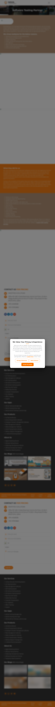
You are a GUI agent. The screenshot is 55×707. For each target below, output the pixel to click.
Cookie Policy (30, 356)
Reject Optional (34, 360)
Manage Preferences (22, 360)
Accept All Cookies (27, 364)
